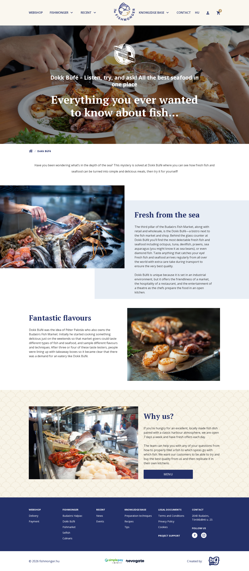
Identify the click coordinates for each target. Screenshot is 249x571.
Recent (86, 13)
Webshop (36, 13)
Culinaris (67, 538)
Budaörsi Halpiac (72, 515)
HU (197, 13)
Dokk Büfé (69, 521)
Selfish (66, 532)
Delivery (33, 515)
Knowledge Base (151, 13)
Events (100, 521)
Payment (34, 521)
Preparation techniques (138, 515)
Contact (184, 13)
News (99, 515)
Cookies (163, 527)
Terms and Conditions (171, 515)
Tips (126, 527)
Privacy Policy (166, 521)
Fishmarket (69, 527)
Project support (169, 535)
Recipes (129, 521)
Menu (168, 474)
